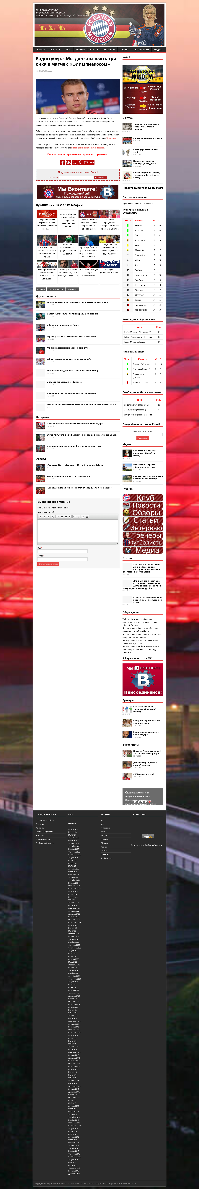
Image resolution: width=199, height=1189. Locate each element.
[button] (41, 516)
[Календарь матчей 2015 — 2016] (127, 154)
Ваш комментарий (45, 512)
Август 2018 (73, 1069)
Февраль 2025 (74, 874)
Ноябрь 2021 (73, 973)
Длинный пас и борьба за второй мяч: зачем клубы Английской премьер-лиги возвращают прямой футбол (142, 585)
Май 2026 (72, 835)
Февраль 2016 (74, 1142)
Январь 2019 (73, 1055)
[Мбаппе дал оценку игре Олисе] (40, 329)
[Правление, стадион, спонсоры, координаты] (127, 165)
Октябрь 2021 (74, 976)
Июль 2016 (72, 1131)
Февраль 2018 (74, 1086)
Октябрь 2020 (74, 1001)
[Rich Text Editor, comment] (77, 530)
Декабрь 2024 (74, 880)
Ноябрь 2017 (73, 1094)
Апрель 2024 (73, 902)
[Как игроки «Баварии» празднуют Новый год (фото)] (127, 455)
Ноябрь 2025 (73, 849)
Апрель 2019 (73, 1046)
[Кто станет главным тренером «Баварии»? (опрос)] (127, 711)
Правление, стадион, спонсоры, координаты (145, 162)
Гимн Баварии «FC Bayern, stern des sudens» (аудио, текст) (146, 175)
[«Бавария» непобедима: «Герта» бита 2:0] (40, 480)
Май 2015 (72, 1162)
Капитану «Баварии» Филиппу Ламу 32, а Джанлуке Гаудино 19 (68, 272)
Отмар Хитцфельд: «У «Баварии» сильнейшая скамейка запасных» (82, 435)
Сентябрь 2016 (74, 1125)
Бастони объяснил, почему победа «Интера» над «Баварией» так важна (68, 220)
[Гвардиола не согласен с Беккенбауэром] (127, 736)
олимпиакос (72, 289)
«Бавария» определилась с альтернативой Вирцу (72, 370)
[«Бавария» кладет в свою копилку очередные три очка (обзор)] (40, 492)
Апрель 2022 (73, 959)
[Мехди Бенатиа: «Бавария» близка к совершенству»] (40, 450)
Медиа (158, 49)
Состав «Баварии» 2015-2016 (147, 138)
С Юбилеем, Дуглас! (143, 774)
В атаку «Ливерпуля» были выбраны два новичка (72, 313)
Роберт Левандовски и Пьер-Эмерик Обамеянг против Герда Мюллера (141, 649)
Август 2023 (73, 925)
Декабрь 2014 (74, 1173)
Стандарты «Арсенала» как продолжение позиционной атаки (147, 599)
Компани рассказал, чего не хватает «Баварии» (71, 393)
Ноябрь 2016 (73, 1120)
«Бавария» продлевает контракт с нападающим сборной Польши (140, 622)
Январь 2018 (73, 1089)
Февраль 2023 (74, 933)
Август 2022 (73, 950)
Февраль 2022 (74, 965)
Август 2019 (73, 1035)
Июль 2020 (72, 1010)
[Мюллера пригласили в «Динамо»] (40, 386)
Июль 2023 (72, 928)
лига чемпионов (55, 289)
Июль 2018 (72, 1072)
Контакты (40, 828)
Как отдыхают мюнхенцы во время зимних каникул (148, 477)
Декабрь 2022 (74, 939)
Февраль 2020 (74, 1021)
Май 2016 (72, 1134)
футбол (148, 845)
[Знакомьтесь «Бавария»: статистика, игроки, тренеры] (127, 128)
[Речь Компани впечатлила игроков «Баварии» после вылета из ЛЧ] (40, 409)
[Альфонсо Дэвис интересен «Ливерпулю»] (40, 352)
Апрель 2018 (73, 1080)
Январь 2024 (73, 911)
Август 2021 (73, 982)
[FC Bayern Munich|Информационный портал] (99, 44)
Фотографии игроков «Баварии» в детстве (144, 465)
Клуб (68, 49)
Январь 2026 (73, 843)
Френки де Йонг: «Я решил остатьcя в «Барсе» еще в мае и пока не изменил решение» (88, 253)
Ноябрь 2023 (73, 917)
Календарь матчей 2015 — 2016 (146, 150)
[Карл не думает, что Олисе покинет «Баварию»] (40, 341)
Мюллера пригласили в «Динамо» (64, 382)
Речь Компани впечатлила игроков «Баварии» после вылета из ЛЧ (81, 404)
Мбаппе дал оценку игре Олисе (63, 325)
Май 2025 (72, 866)
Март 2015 (72, 1165)
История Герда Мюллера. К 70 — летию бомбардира (147, 752)
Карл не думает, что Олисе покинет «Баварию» (71, 336)
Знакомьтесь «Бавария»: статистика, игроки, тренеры (146, 126)
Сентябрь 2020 (74, 1004)
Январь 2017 (73, 1114)
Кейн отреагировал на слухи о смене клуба (69, 359)
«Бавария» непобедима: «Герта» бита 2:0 (68, 476)
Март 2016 (72, 1140)
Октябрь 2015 (74, 1154)
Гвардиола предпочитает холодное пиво (146, 721)
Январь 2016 (73, 1145)
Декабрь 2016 (74, 1117)
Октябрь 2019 (74, 1029)
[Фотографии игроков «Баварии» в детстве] (127, 469)
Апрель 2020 (73, 1015)
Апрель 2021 (73, 990)
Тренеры (124, 49)
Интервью (109, 49)
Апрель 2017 (73, 1106)
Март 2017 (72, 1108)
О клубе (128, 117)
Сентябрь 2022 (74, 948)
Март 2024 (72, 905)
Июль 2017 (72, 1100)
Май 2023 (72, 931)
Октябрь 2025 (74, 852)
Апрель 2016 (73, 1137)
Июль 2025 (72, 860)
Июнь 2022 (72, 956)
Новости (55, 49)
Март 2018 (72, 1083)
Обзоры (80, 49)
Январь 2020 (73, 1024)
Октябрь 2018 (74, 1063)
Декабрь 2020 (74, 996)
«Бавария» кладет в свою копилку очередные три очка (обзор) (79, 487)
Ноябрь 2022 (73, 942)
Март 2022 (72, 962)
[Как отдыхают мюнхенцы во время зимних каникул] (127, 480)
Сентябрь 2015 (74, 1156)
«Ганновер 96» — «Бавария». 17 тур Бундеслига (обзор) (75, 465)
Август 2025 (73, 857)
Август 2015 (73, 1159)
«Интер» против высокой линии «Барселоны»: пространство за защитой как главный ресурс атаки (142, 568)
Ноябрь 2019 (73, 1027)
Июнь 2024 (72, 897)
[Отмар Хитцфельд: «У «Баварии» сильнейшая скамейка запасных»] (40, 439)
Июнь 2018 (72, 1075)
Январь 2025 (73, 877)
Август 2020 (73, 1007)
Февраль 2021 (74, 993)
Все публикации (43, 839)
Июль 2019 (72, 1038)
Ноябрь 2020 (73, 998)
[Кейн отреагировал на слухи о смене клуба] (40, 363)
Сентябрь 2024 (74, 888)
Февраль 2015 (74, 1168)
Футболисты (142, 49)
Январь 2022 (73, 967)
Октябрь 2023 (74, 919)
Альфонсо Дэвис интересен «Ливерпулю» (68, 348)
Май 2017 (72, 1103)
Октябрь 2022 (74, 945)
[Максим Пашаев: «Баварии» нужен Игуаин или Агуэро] (40, 428)
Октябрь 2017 (74, 1097)
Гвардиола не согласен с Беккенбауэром (146, 733)
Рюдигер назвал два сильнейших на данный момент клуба (77, 302)
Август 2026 (73, 829)
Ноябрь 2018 (73, 1061)
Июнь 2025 (72, 863)
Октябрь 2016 (74, 1123)
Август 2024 (73, 891)
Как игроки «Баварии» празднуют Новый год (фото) (145, 453)
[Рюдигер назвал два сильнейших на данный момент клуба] (40, 307)
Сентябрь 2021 (74, 979)
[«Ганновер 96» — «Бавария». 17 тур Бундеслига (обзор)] (40, 469)
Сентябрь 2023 (74, 922)
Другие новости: (46, 296)
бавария (41, 289)
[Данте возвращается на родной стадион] (127, 767)
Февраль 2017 (74, 1111)
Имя (39, 548)
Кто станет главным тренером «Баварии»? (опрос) (144, 709)
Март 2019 (72, 1049)
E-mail (40, 555)
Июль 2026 (72, 832)
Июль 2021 (72, 984)
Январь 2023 (73, 936)
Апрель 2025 (73, 869)
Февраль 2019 (74, 1052)
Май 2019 (72, 1044)
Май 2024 (72, 900)
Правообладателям (44, 831)
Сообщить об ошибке (45, 843)
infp (102, 824)
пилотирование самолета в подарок (87, 148)
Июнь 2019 (72, 1041)
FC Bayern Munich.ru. (58, 1183)
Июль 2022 (72, 953)
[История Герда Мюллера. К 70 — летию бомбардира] (127, 755)
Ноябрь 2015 (73, 1151)
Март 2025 (72, 871)
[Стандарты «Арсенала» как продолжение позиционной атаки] (127, 601)
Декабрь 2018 (74, 1058)
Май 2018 (72, 1077)
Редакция (40, 824)
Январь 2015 (73, 1171)
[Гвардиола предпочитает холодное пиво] (127, 725)
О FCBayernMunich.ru (45, 820)
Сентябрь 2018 (74, 1066)
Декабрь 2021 (74, 970)
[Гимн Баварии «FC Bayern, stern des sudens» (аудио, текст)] (127, 177)
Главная (40, 49)
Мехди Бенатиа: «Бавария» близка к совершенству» (74, 446)
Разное (104, 847)
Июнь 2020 (72, 1012)
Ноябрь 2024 (73, 883)
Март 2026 (72, 840)
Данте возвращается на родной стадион (146, 763)
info (102, 820)
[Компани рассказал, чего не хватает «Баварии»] (40, 397)
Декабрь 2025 (74, 846)
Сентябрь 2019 (74, 1032)
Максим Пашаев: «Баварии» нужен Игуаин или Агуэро (75, 423)
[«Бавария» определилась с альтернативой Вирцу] (40, 375)
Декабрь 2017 (74, 1092)
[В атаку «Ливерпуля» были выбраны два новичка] (40, 318)
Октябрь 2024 (74, 885)
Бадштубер (111, 138)
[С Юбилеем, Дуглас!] (127, 778)
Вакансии (40, 835)
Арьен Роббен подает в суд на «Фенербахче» (89, 272)
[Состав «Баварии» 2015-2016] (127, 142)
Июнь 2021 (72, 987)
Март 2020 (72, 1018)
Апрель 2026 (73, 838)
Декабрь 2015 (74, 1148)
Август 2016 (73, 1128)
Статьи (94, 49)
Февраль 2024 (74, 908)
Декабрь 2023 (74, 914)
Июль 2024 (72, 894)
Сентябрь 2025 (74, 854)
